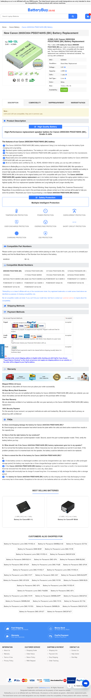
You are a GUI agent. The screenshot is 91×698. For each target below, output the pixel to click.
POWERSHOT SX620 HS (54, 283)
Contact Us (75, 650)
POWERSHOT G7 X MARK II (76, 279)
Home (4, 27)
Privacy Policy (8, 661)
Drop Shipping (53, 657)
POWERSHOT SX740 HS (33, 287)
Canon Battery (14, 27)
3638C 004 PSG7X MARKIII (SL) (35, 279)
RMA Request (31, 661)
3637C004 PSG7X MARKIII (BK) (13, 279)
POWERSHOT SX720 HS (75, 283)
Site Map (74, 657)
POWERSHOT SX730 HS (11, 287)
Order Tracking (53, 661)
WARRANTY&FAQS (78, 103)
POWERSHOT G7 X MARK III (13, 283)
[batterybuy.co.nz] (44, 11)
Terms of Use (8, 657)
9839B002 (6, 259)
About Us (7, 650)
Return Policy (30, 657)
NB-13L (27, 259)
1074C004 (6, 275)
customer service (68, 298)
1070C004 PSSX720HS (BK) (34, 271)
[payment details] (37, 364)
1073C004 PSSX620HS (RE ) (76, 271)
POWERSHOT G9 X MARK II (34, 283)
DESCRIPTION (13, 103)
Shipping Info (52, 650)
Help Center (75, 654)
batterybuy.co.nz (44, 687)
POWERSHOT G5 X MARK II (55, 279)
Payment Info (53, 654)
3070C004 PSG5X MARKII (76, 275)
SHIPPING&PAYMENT (56, 103)
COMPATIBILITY (35, 103)
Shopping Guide (31, 650)
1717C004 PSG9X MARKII (33, 275)
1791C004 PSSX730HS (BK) (55, 275)
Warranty (7, 654)
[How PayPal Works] (76, 680)
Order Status (30, 654)
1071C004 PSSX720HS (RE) (55, 271)
